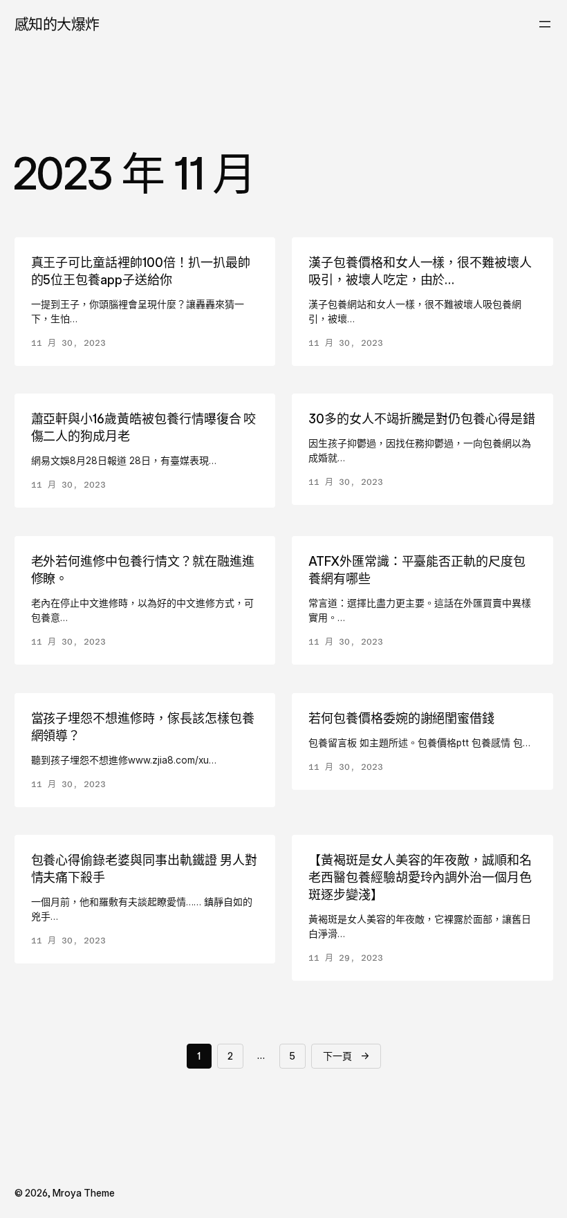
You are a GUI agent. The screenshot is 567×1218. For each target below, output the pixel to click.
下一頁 (346, 1055)
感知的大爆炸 (57, 24)
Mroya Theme (84, 1193)
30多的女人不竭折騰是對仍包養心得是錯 (421, 419)
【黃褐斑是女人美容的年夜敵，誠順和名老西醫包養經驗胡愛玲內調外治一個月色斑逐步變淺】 (420, 877)
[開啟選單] (545, 24)
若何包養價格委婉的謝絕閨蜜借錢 (401, 718)
